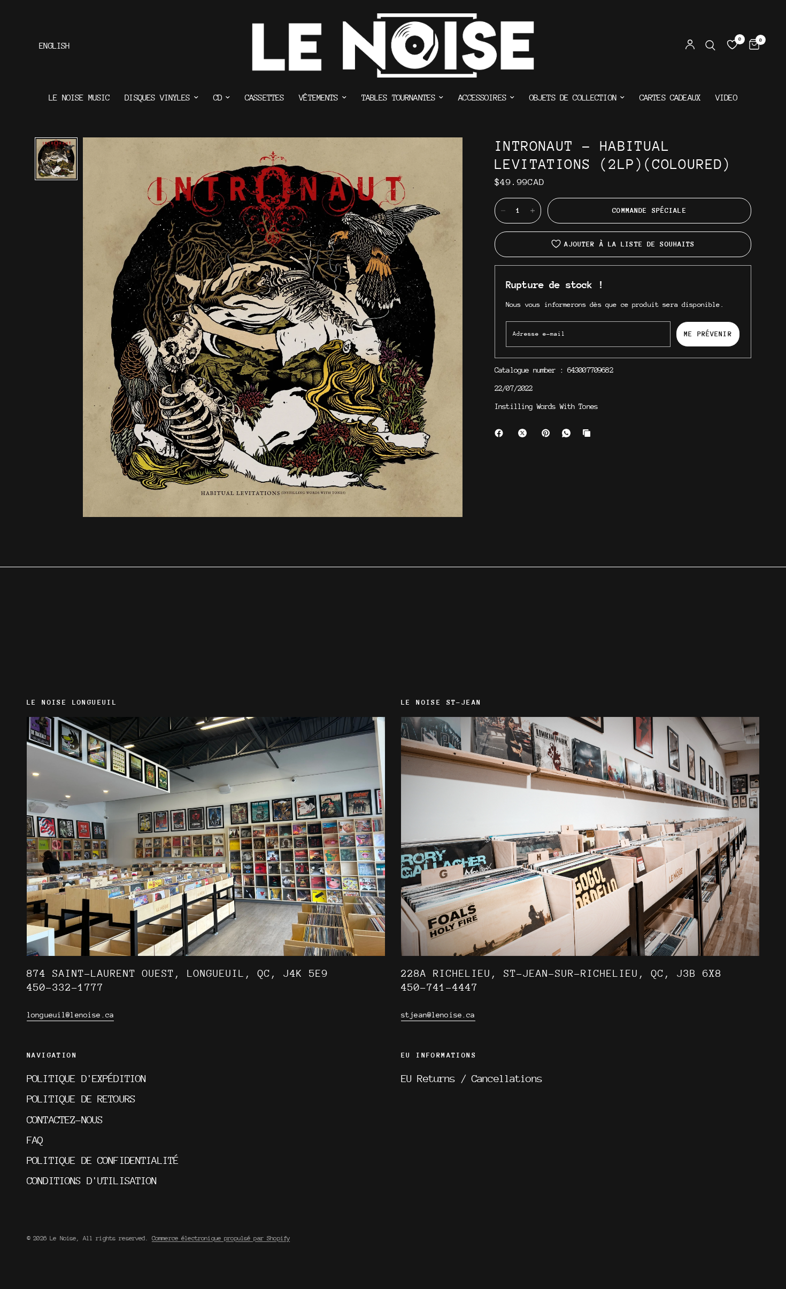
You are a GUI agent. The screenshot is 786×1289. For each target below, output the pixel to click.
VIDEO (726, 98)
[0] (751, 45)
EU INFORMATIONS (438, 1055)
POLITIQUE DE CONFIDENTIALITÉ (103, 1160)
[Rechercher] (710, 45)
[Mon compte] (690, 45)
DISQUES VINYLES (157, 98)
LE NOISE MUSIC (79, 98)
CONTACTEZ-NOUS (65, 1119)
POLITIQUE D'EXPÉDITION (86, 1078)
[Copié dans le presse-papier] (588, 433)
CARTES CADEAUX (669, 98)
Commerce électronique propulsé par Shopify (221, 1238)
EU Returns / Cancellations (471, 1078)
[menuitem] (79, 98)
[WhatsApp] (568, 433)
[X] (524, 433)
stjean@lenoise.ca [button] (438, 1014)
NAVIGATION (52, 1055)
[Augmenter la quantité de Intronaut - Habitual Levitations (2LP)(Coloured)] (533, 210)
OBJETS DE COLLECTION (573, 98)
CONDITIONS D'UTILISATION (92, 1180)
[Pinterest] (548, 433)
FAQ (35, 1140)
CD (217, 98)
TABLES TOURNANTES (398, 98)
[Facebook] (501, 433)
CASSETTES (264, 98)
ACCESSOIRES (482, 98)
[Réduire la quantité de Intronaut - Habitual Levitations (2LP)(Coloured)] (503, 210)
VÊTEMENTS (318, 98)
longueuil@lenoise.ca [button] (70, 1014)
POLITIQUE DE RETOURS (81, 1099)
